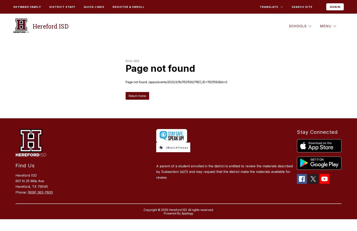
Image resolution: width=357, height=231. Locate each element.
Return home (137, 96)
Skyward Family (27, 6)
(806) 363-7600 (40, 192)
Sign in (335, 6)
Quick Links (94, 6)
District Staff (62, 6)
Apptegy (187, 213)
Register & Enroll (129, 6)
